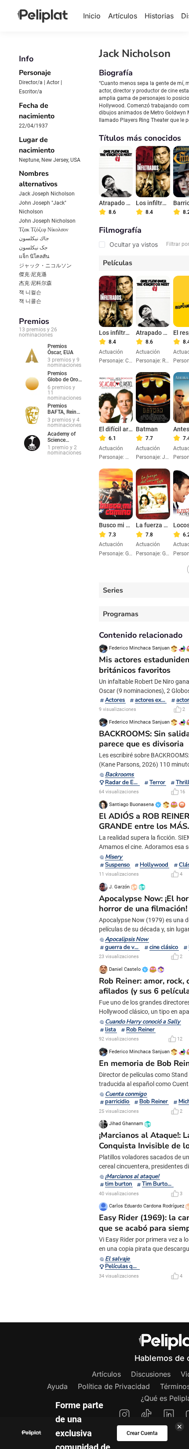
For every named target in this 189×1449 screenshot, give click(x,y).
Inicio (92, 15)
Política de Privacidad (114, 1386)
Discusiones (151, 1374)
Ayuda (57, 1386)
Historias (159, 15)
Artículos (122, 15)
